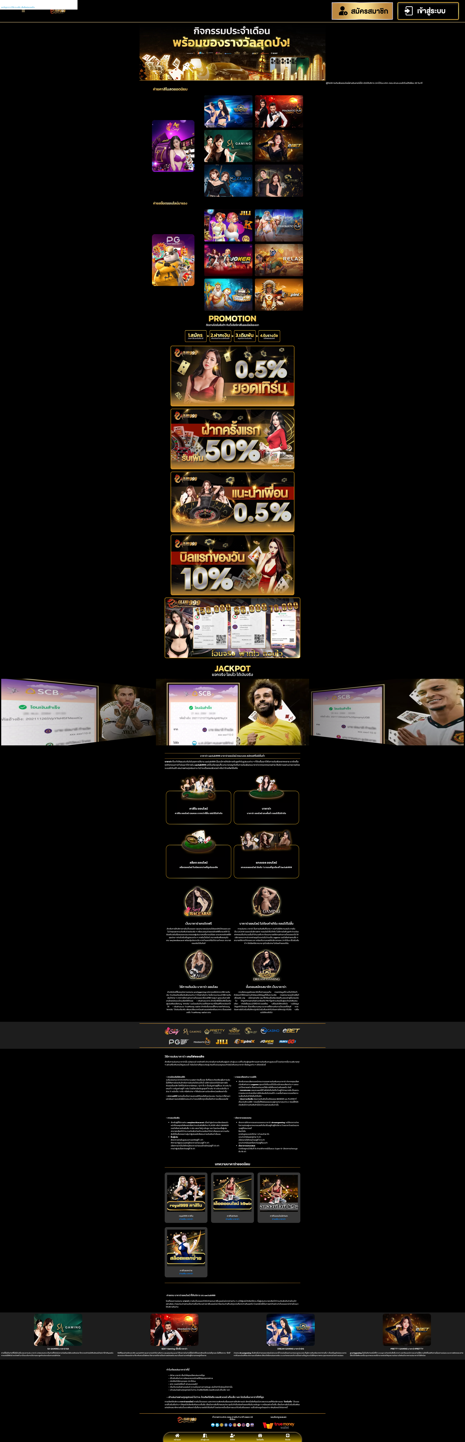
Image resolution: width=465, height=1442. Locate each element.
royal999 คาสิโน (186, 1215)
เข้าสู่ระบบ (205, 1439)
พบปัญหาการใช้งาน (9, 7)
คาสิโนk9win (232, 1215)
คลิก (19, 7)
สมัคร (232, 1439)
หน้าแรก (177, 1439)
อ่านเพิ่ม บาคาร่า (186, 1219)
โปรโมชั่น (260, 1439)
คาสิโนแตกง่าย (186, 1270)
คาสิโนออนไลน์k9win (279, 1215)
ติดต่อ (287, 1439)
